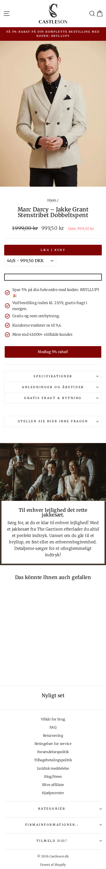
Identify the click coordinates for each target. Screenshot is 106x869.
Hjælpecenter (53, 793)
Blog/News (53, 777)
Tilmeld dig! (51, 841)
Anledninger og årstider (53, 387)
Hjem (51, 200)
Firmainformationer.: (52, 824)
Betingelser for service (53, 744)
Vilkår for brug (53, 719)
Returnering (53, 736)
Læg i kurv (53, 250)
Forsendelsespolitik (53, 752)
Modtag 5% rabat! (53, 352)
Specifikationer (53, 376)
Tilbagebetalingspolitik (53, 760)
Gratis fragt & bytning (53, 398)
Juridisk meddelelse (53, 768)
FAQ (53, 727)
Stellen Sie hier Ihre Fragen (53, 421)
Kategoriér (51, 808)
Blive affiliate (53, 785)
